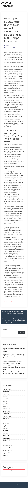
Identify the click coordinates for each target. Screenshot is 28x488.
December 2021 (7, 413)
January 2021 (6, 440)
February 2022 (7, 409)
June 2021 (5, 428)
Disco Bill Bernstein (7, 4)
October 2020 (7, 448)
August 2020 (6, 453)
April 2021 (5, 433)
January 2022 (6, 411)
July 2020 (5, 455)
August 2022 (6, 394)
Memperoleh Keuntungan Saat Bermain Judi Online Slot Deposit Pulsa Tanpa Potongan (14, 350)
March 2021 (6, 436)
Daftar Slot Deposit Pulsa (11, 302)
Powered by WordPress (14, 485)
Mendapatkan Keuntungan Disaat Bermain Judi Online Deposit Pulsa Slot (13, 372)
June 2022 (5, 399)
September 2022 (7, 391)
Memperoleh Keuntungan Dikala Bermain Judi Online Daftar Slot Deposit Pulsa (14, 367)
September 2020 (7, 450)
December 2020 (7, 443)
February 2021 (6, 438)
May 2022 (5, 401)
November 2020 (7, 445)
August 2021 (6, 423)
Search (5, 330)
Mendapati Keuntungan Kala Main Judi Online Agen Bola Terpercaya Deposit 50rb (13, 355)
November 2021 (7, 416)
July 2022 (5, 396)
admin (7, 46)
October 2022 (6, 389)
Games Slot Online (8, 471)
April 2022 (5, 404)
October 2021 (6, 418)
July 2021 (5, 426)
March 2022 (6, 406)
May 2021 (5, 431)
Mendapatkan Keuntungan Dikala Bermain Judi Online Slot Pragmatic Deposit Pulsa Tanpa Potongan (12, 361)
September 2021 (7, 421)
